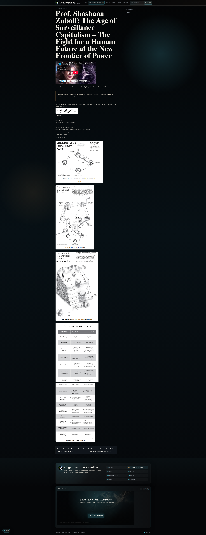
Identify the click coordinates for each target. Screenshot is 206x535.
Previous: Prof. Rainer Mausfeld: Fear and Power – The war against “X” (70, 450)
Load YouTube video (96, 515)
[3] (60, 138)
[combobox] (137, 3)
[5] (64, 138)
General (128, 12)
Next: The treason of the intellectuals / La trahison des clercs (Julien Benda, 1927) (101, 450)
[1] (57, 138)
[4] (62, 138)
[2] (58, 138)
